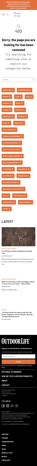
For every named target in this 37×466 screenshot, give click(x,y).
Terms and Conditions (9, 393)
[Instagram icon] (7, 405)
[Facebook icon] (3, 405)
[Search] (33, 79)
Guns (4, 445)
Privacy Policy (25, 2)
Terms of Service (21, 365)
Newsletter (7, 453)
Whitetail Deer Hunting (9, 248)
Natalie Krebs (6, 286)
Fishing (5, 438)
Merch (4, 456)
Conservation (7, 442)
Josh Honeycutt (7, 256)
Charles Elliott (7, 319)
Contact (6, 385)
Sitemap (4, 395)
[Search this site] (8, 15)
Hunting (5, 434)
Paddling (4, 310)
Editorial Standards (11, 372)
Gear (4, 449)
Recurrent (8, 421)
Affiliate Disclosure (8, 390)
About (5, 381)
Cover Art (6, 460)
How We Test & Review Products (17, 376)
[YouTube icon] (12, 405)
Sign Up (18, 362)
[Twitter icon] (16, 405)
